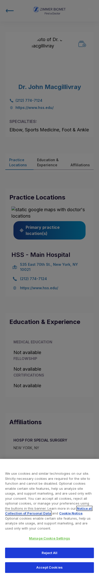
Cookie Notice (70, 513)
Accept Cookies (49, 567)
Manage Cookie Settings (49, 538)
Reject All (49, 553)
